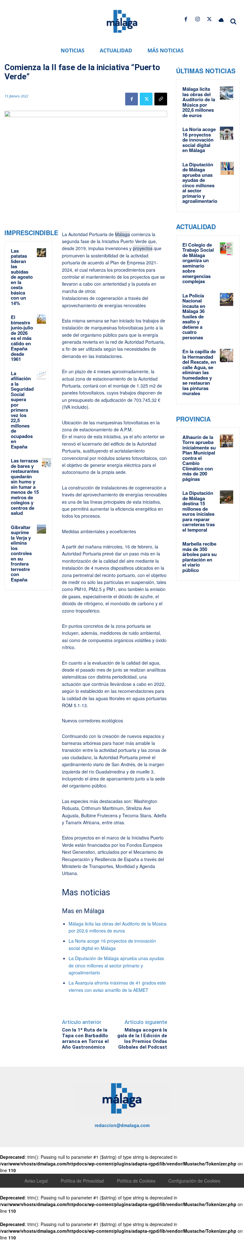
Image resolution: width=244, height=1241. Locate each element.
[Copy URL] (160, 99)
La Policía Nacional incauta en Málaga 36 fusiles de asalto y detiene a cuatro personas (193, 316)
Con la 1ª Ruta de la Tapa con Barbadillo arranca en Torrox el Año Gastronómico (85, 1038)
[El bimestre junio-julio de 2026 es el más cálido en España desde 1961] (41, 319)
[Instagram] (197, 19)
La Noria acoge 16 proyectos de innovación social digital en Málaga (199, 140)
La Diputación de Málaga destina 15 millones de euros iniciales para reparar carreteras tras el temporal (198, 511)
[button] (233, 21)
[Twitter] (209, 19)
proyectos (142, 248)
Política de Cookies (136, 1181)
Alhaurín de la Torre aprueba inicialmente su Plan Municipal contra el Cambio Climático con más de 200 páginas (199, 458)
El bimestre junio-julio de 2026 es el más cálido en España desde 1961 (22, 338)
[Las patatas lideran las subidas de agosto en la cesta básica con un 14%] (41, 252)
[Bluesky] (221, 19)
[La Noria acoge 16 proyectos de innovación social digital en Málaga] (226, 133)
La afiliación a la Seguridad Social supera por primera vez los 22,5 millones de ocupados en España (22, 410)
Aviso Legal (36, 1181)
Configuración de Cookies (194, 1181)
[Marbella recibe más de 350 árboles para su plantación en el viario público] (226, 547)
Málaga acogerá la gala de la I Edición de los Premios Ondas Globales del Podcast (142, 1038)
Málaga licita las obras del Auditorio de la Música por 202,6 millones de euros (198, 102)
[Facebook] (185, 19)
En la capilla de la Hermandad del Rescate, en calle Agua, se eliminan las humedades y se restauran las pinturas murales (199, 372)
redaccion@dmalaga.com (122, 1125)
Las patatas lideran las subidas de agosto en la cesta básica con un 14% (22, 277)
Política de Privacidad (82, 1181)
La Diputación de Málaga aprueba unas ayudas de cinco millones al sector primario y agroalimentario (116, 965)
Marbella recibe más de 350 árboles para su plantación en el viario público (199, 557)
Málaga (122, 234)
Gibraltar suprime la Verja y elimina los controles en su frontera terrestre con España (21, 553)
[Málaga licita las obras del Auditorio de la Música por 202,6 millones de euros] (226, 93)
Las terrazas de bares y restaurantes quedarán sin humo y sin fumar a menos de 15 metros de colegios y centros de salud (25, 486)
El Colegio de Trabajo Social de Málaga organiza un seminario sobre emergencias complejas (198, 263)
